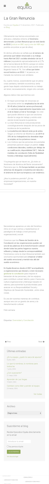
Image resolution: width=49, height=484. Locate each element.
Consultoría (6, 475)
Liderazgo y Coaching (11, 480)
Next (40, 342)
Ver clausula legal (12, 456)
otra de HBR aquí (37, 44)
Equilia (15, 25)
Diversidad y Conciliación (23, 320)
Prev (9, 342)
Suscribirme (14, 452)
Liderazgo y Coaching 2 (32, 481)
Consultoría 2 (28, 477)
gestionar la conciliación (14, 274)
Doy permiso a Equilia (16, 447)
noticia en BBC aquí (20, 44)
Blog (8, 27)
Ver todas (38, 394)
